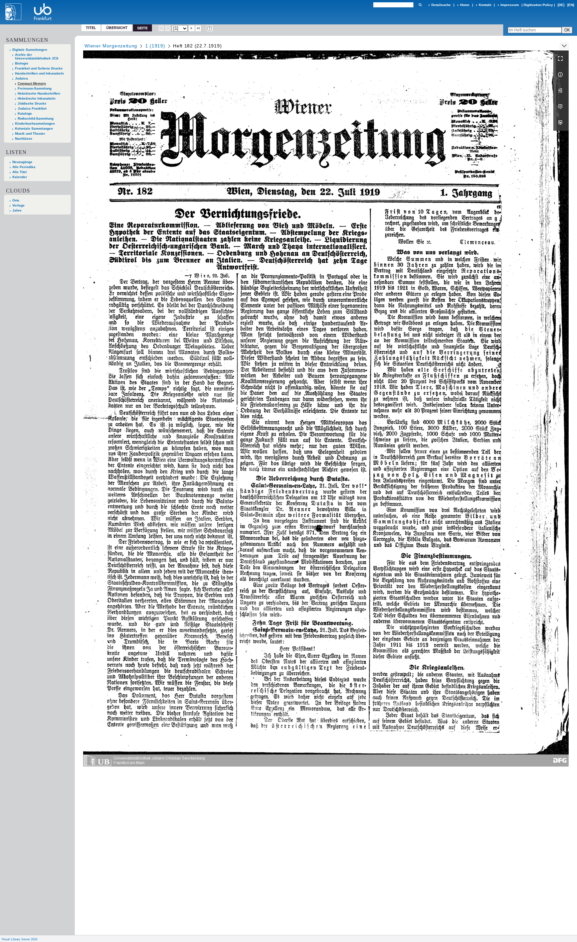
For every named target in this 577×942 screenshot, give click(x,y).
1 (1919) (155, 45)
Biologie (21, 63)
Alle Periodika (23, 167)
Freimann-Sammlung (34, 88)
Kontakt (485, 5)
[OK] (420, 5)
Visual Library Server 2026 (19, 939)
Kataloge (25, 113)
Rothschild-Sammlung (35, 118)
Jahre (17, 210)
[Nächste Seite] (191, 28)
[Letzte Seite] (198, 28)
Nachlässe (23, 138)
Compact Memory (32, 83)
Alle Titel (19, 172)
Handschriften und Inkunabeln (39, 73)
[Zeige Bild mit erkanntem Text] (209, 28)
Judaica (21, 78)
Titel (91, 27)
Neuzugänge (22, 162)
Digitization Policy (538, 5)
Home (464, 5)
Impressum (510, 5)
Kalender (19, 177)
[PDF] (561, 107)
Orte (15, 200)
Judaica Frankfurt (32, 108)
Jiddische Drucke (32, 103)
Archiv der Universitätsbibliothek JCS (36, 56)
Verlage (18, 205)
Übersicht (117, 27)
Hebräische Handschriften (39, 93)
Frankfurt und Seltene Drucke (39, 68)
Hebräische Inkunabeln (36, 98)
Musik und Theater (30, 133)
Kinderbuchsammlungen (35, 123)
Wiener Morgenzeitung (110, 45)
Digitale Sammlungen (29, 49)
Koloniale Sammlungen (34, 128)
